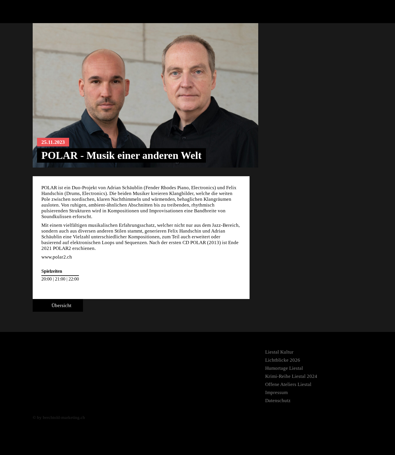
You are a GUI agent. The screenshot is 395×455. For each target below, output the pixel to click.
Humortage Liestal (284, 368)
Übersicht (60, 305)
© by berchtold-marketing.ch (59, 417)
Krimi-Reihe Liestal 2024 (291, 376)
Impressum (276, 392)
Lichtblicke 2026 (282, 360)
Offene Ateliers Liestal (288, 384)
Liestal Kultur (279, 352)
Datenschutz (278, 400)
